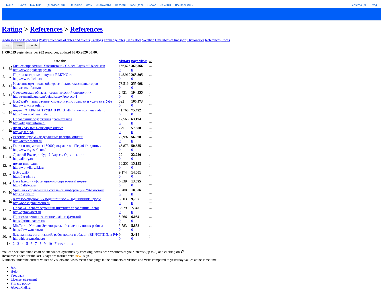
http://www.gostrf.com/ (29, 150)
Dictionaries (195, 40)
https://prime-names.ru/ (29, 221)
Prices (225, 40)
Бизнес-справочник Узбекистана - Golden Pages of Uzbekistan (59, 66)
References (46, 29)
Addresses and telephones (20, 40)
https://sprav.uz (23, 194)
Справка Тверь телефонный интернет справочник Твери (56, 208)
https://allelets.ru (24, 185)
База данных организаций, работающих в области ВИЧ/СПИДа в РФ (65, 234)
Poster (43, 40)
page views (139, 61)
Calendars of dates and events (69, 40)
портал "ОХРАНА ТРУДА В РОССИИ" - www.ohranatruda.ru (59, 110)
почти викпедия (25, 163)
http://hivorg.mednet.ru (29, 238)
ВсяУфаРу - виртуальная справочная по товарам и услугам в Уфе (62, 101)
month (33, 45)
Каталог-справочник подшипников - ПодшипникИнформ (57, 199)
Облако (151, 5)
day (7, 45)
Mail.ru (10, 5)
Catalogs (97, 40)
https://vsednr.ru (24, 176)
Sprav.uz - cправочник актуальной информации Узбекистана (58, 190)
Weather (148, 40)
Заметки (165, 5)
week (19, 45)
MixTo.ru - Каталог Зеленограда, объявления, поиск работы (58, 226)
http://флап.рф (23, 132)
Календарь (136, 5)
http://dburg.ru (23, 158)
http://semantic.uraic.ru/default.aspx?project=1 (45, 96)
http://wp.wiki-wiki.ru (28, 167)
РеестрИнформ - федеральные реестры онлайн (48, 137)
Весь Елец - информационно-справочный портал (50, 181)
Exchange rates (114, 40)
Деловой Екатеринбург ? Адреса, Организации (48, 154)
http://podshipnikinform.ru (31, 203)
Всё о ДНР (21, 172)
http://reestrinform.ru (27, 141)
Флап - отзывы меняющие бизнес (38, 128)
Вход (374, 5)
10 (50, 243)
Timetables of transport (170, 40)
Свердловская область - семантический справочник (52, 92)
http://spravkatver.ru (27, 212)
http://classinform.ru (27, 87)
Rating (12, 29)
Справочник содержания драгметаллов (42, 119)
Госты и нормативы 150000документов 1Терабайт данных (57, 146)
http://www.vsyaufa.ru (28, 105)
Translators (133, 40)
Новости (120, 5)
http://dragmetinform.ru (29, 123)
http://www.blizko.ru (27, 79)
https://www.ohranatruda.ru (32, 114)
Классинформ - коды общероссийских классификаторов (55, 83)
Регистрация (359, 5)
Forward (62, 243)
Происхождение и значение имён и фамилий (47, 217)
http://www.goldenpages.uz (32, 70)
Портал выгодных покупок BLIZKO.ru (42, 75)
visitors (124, 61)
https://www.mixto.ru (28, 230)
